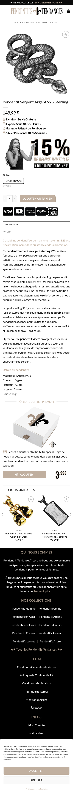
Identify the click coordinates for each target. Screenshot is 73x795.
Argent (54, 22)
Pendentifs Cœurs (50, 625)
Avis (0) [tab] (7, 231)
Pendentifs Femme (49, 608)
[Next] (70, 521)
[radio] (13, 181)
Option (6, 175)
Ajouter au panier (37, 198)
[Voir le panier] (68, 11)
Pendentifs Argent (50, 616)
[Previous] (3, 521)
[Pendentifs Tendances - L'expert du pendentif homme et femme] (37, 11)
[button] (5, 11)
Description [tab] (10, 224)
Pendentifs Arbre (50, 641)
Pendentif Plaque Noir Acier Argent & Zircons (54, 535)
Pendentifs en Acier (24, 616)
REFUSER (36, 780)
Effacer (7, 186)
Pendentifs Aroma (50, 633)
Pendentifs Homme (36, 22)
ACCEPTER (36, 770)
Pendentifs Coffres (23, 633)
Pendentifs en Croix (24, 625)
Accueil (18, 22)
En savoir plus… (43, 591)
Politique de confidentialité (36, 789)
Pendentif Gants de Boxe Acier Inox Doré (18, 535)
